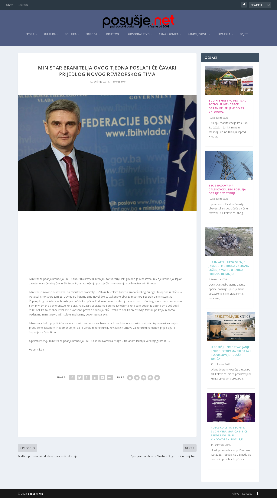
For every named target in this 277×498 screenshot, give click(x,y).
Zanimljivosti (197, 34)
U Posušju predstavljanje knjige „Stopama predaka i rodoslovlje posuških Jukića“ (231, 353)
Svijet (244, 34)
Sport (30, 34)
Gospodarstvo (139, 34)
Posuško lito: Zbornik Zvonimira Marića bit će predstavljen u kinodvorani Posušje (229, 433)
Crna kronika (168, 34)
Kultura (50, 34)
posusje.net (35, 493)
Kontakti (23, 5)
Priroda (91, 34)
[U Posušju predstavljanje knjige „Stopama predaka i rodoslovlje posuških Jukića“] (231, 326)
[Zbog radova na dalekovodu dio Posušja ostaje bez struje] (229, 165)
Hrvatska (223, 34)
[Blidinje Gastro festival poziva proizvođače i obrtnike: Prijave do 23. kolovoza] (229, 80)
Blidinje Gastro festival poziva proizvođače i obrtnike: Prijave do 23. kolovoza (227, 106)
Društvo (112, 34)
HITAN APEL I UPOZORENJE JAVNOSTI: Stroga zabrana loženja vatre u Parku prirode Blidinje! (229, 268)
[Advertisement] (107, 244)
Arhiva (9, 5)
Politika (71, 34)
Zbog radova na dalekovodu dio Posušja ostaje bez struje (227, 189)
